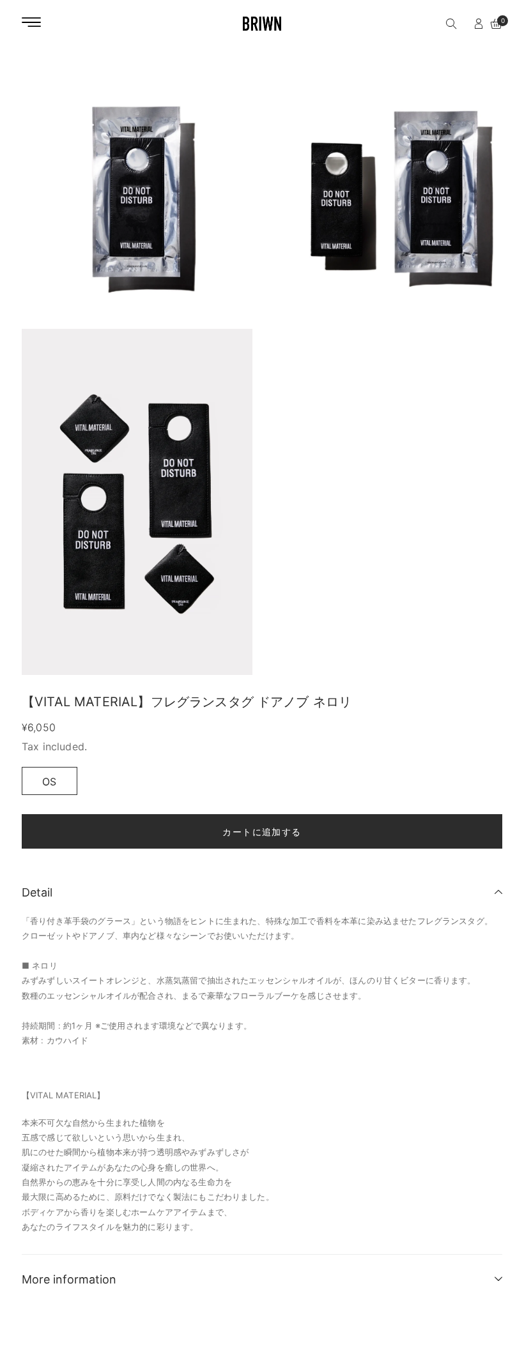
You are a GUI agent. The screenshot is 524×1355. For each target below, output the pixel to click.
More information (69, 1279)
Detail (37, 892)
